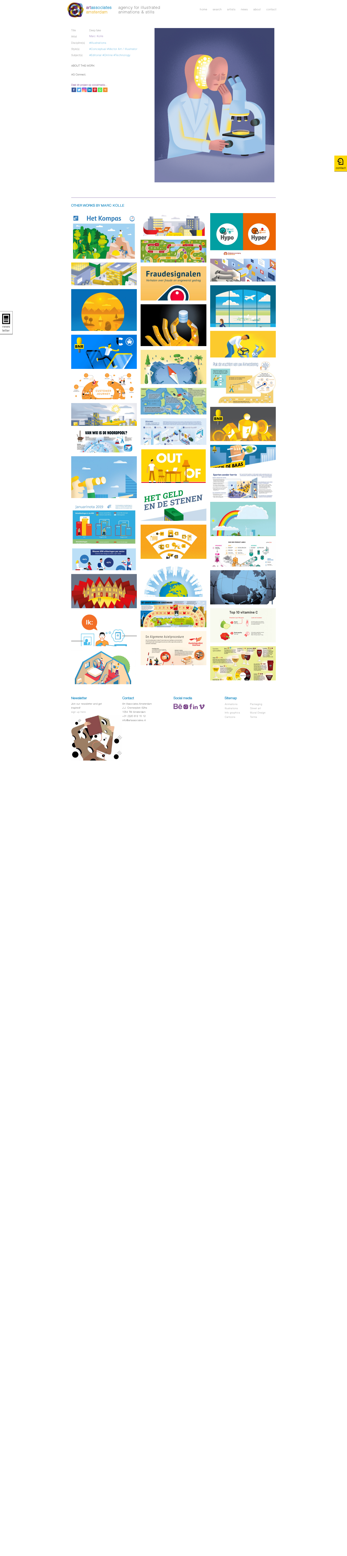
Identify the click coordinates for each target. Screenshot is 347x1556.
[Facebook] (74, 90)
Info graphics (232, 712)
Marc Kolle (96, 36)
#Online (107, 55)
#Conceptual (97, 48)
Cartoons (230, 717)
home (203, 9)
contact (271, 9)
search (217, 9)
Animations (231, 704)
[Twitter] (79, 90)
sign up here (78, 712)
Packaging (256, 704)
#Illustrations (97, 42)
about (257, 9)
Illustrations (231, 708)
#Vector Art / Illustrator (122, 48)
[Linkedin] (89, 90)
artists (231, 9)
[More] (105, 90)
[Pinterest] (95, 90)
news (244, 9)
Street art (255, 708)
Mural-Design (258, 712)
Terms (253, 717)
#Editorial (95, 55)
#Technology (121, 55)
